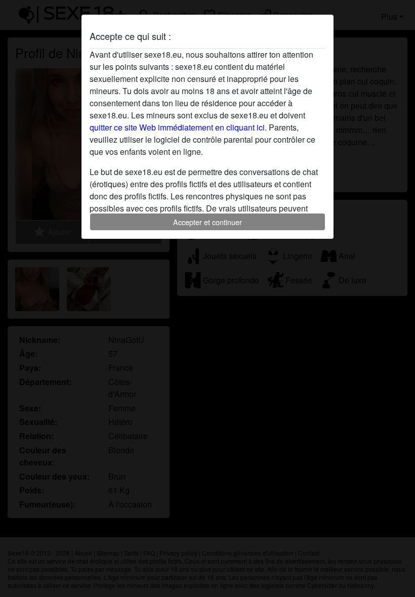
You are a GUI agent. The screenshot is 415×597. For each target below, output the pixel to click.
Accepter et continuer (207, 222)
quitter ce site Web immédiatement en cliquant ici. (178, 127)
